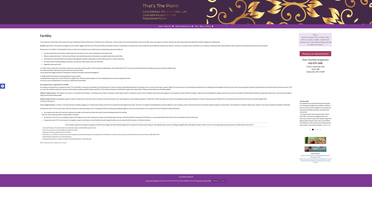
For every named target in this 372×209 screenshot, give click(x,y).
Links (197, 26)
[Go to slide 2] (313, 130)
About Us (167, 26)
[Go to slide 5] (320, 130)
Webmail (215, 181)
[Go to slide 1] (310, 130)
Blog (201, 26)
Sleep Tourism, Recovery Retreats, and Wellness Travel (315, 159)
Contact (207, 26)
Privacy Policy (207, 181)
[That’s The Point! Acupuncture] (186, 12)
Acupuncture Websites (152, 181)
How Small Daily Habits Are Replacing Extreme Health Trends (316, 161)
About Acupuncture (182, 26)
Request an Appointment (315, 53)
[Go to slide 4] (318, 130)
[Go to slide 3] (315, 130)
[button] (2, 86)
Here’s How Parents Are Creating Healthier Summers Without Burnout (316, 156)
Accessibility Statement (186, 177)
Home (160, 26)
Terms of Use (199, 181)
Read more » (327, 125)
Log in (223, 181)
